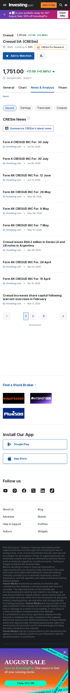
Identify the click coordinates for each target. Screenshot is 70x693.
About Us (8, 509)
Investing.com (13, 146)
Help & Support (12, 524)
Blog (40, 509)
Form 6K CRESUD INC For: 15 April (26, 279)
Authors (7, 531)
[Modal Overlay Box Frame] (34, 670)
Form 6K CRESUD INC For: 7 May (26, 225)
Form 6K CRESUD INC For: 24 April (27, 262)
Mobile (42, 516)
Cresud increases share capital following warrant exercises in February (32, 297)
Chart (22, 87)
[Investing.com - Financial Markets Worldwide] (21, 5)
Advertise (8, 516)
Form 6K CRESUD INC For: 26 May (27, 192)
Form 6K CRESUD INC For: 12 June (27, 175)
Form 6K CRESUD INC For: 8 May (26, 208)
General (8, 87)
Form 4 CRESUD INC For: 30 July (25, 142)
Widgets (43, 531)
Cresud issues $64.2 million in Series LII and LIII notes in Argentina (34, 243)
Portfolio (43, 524)
